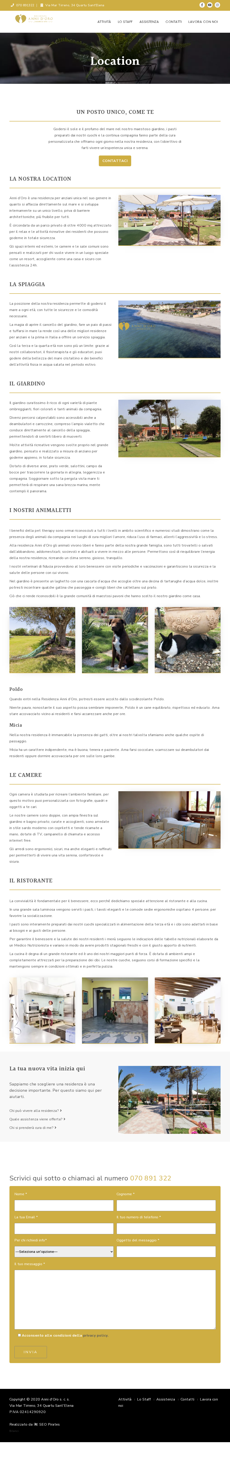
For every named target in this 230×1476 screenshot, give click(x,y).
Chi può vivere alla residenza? (34, 1110)
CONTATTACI (115, 160)
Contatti (174, 21)
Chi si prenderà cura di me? (32, 1127)
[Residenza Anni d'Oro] (34, 19)
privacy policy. (95, 1335)
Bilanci (14, 1431)
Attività (104, 21)
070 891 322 (150, 1178)
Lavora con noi (203, 21)
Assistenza (149, 21)
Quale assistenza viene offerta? (36, 1119)
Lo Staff (125, 21)
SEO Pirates (49, 1424)
